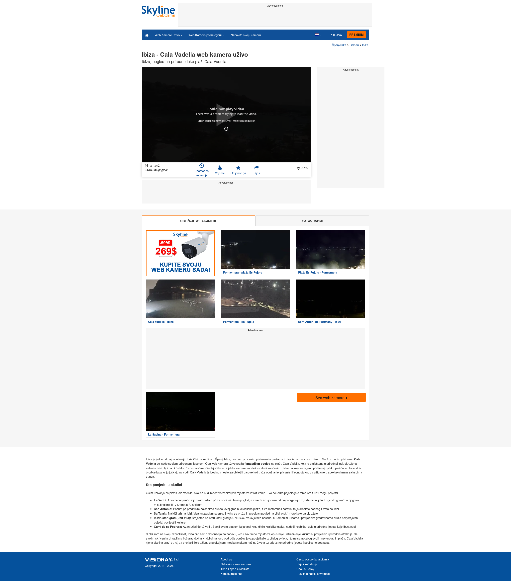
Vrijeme (220, 173)
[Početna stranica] (147, 35)
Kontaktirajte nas (231, 573)
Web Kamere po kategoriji (205, 35)
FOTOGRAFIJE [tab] (312, 220)
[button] (318, 35)
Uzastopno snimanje (201, 173)
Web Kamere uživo (167, 35)
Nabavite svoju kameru (246, 35)
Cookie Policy (305, 569)
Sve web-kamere (330, 397)
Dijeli (257, 173)
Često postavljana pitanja (312, 559)
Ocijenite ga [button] (238, 173)
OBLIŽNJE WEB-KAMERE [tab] (198, 221)
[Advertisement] (275, 17)
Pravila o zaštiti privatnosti (313, 573)
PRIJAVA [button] (336, 35)
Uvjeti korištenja (306, 564)
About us (226, 559)
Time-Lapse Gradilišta (235, 569)
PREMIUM (356, 34)
